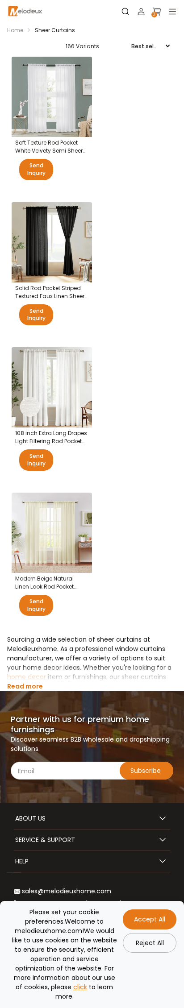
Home (15, 30)
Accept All (149, 919)
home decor (27, 676)
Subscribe (146, 770)
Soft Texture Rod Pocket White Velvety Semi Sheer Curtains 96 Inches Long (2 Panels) (51, 147)
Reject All (150, 942)
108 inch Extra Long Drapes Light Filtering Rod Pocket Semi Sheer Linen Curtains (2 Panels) (51, 437)
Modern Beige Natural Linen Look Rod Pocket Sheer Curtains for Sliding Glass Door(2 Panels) (49, 583)
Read (25, 686)
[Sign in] (141, 11)
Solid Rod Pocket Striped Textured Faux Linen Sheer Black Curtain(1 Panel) (49, 292)
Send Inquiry (36, 169)
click (80, 987)
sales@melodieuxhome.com (65, 891)
